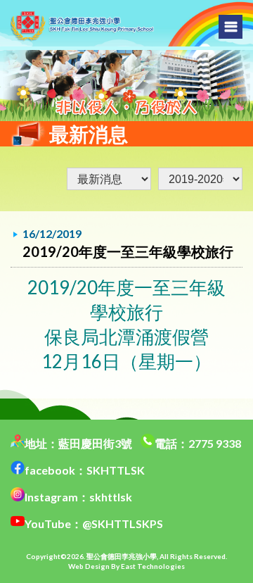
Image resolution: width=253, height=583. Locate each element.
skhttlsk (110, 496)
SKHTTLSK (115, 470)
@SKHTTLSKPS (122, 523)
